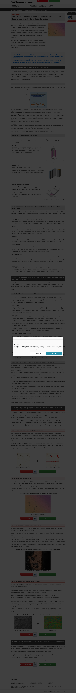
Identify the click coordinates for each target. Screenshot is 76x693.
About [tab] (54, 341)
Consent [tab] (21, 341)
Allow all (54, 353)
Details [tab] (38, 341)
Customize (37, 353)
